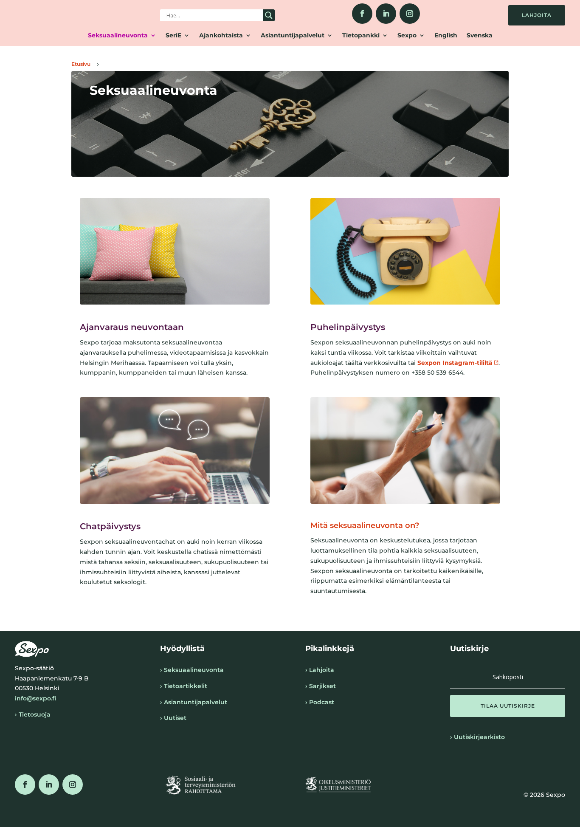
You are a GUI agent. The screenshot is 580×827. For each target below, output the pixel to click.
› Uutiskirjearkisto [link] (477, 737)
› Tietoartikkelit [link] (183, 686)
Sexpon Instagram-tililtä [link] (455, 363)
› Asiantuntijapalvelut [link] (193, 702)
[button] (507, 706)
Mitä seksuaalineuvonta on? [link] (364, 525)
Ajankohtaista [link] (221, 35)
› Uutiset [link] (173, 718)
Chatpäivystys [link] (110, 526)
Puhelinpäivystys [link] (347, 327)
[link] (362, 13)
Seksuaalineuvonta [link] (118, 35)
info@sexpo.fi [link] (35, 698)
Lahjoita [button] (537, 15)
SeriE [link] (173, 35)
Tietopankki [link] (361, 35)
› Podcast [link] (319, 702)
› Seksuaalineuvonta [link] (192, 670)
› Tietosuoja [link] (33, 714)
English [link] (445, 35)
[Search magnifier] (269, 15)
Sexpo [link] (407, 35)
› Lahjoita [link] (319, 670)
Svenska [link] (480, 35)
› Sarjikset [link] (320, 686)
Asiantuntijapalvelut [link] (292, 35)
